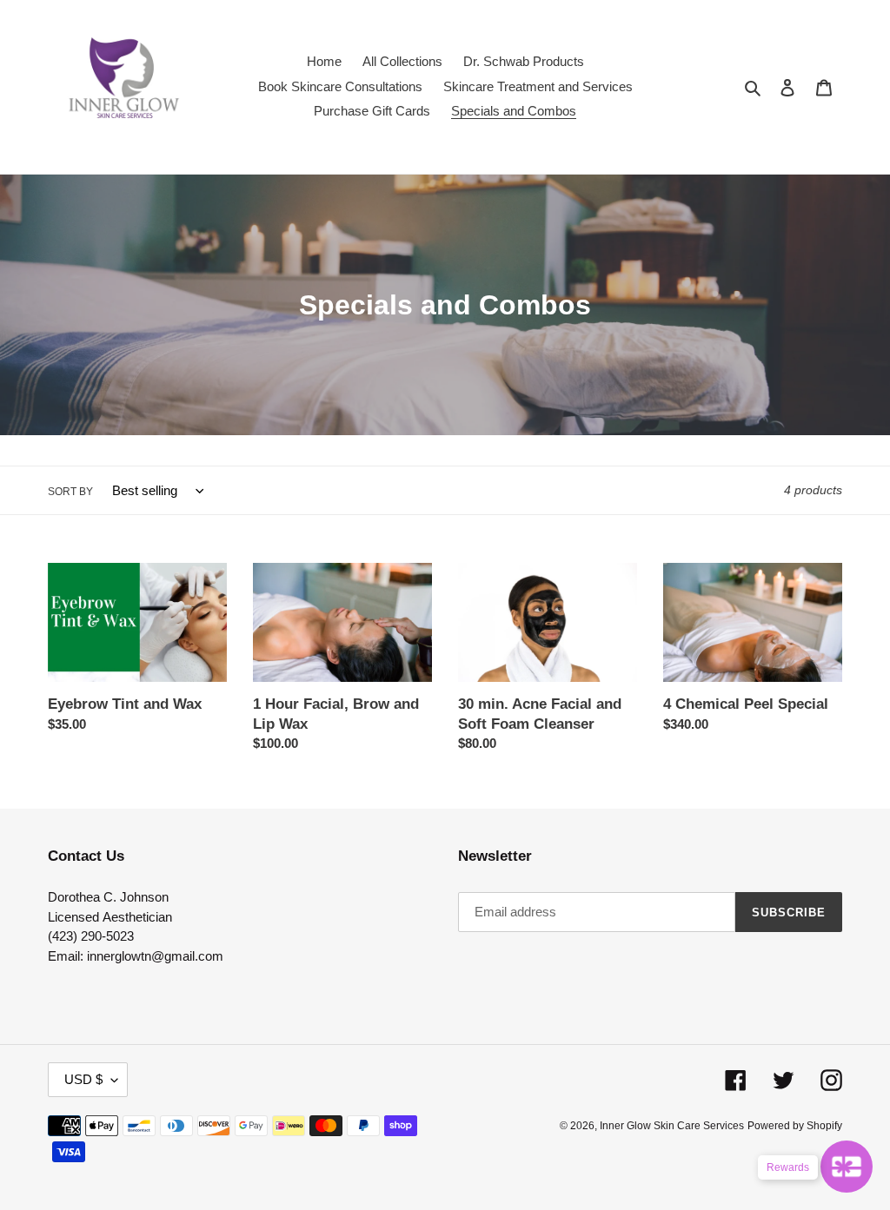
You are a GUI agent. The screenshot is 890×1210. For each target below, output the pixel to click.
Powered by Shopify (794, 1126)
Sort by (70, 492)
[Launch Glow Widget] (846, 1167)
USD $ (83, 1079)
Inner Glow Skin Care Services (672, 1126)
